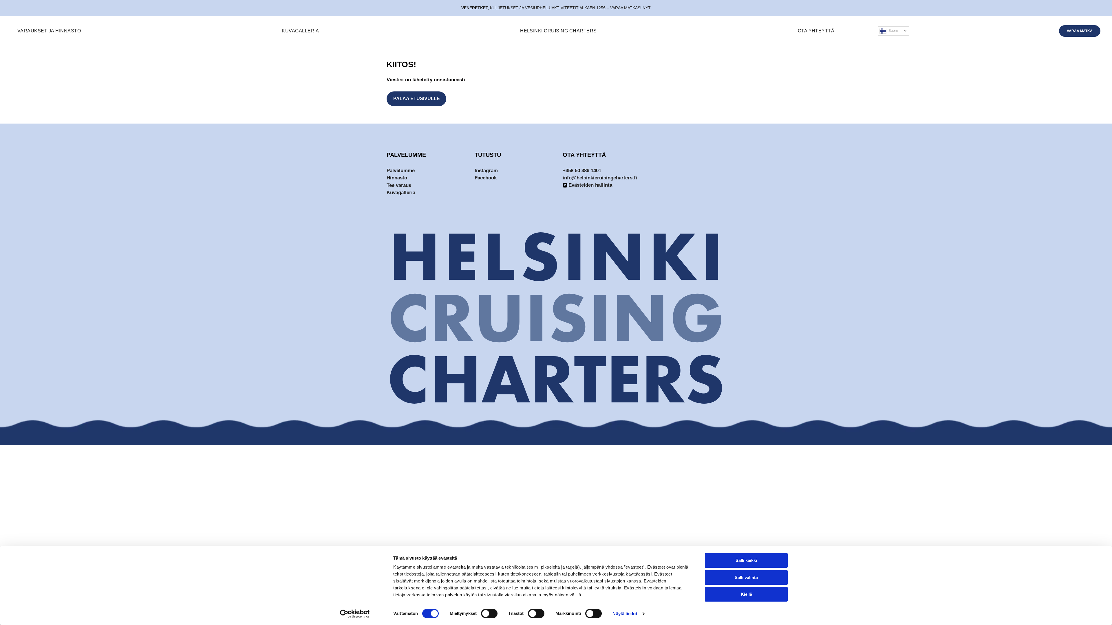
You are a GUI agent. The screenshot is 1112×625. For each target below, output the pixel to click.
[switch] (489, 613)
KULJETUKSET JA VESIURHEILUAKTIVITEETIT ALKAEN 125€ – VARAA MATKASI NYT (570, 7)
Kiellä (746, 594)
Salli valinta (746, 577)
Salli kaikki (746, 560)
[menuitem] (49, 31)
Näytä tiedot (624, 613)
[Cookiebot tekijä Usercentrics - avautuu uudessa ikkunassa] (355, 613)
